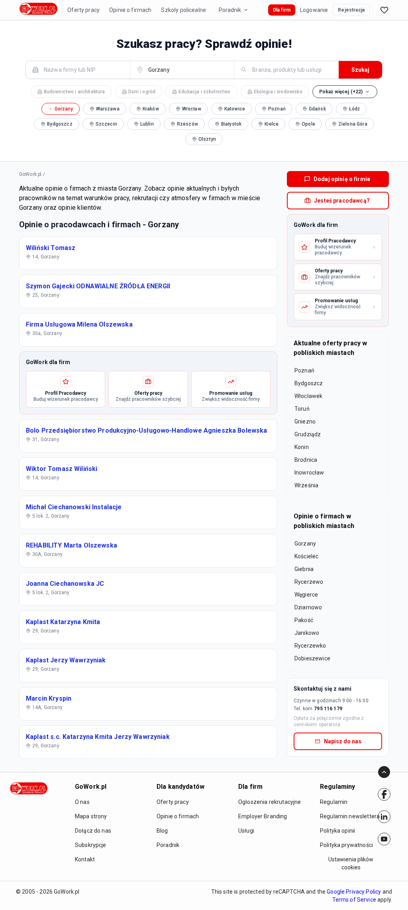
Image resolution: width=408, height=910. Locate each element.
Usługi (246, 830)
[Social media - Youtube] (384, 839)
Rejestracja (351, 10)
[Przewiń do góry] (384, 772)
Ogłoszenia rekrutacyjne (269, 802)
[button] (345, 91)
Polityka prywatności (346, 845)
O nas (82, 802)
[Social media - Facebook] (384, 794)
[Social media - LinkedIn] (384, 816)
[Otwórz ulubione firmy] (384, 10)
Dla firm (281, 10)
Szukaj (360, 70)
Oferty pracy (83, 10)
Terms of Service (354, 899)
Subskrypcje (90, 845)
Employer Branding (262, 816)
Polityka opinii (337, 830)
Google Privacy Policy (354, 891)
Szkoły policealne (183, 10)
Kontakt (85, 859)
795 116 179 (328, 708)
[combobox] (83, 70)
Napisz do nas (342, 741)
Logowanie (314, 10)
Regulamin (333, 802)
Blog (162, 830)
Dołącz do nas (93, 830)
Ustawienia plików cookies (350, 863)
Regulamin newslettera (350, 816)
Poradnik (230, 10)
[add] (384, 794)
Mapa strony (91, 816)
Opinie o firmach (130, 10)
